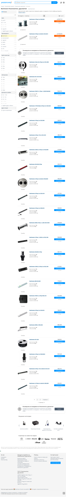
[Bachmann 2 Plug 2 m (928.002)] (23, 23)
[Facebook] (64, 492)
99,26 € (59, 179)
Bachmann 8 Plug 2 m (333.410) (37, 193)
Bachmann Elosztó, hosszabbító (22, 489)
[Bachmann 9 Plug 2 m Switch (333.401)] (23, 38)
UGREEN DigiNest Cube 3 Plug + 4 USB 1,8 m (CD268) (24, 475)
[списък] (44, 16)
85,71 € (59, 252)
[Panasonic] (53, 439)
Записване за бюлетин (39, 459)
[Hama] (47, 439)
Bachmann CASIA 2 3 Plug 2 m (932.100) (38, 266)
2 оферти (59, 37)
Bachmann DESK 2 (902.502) (36, 325)
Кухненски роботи (24, 428)
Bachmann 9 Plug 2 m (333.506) (37, 120)
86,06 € (59, 106)
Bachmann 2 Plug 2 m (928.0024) (37, 354)
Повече (59, 53)
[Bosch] (28, 439)
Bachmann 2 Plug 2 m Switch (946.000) (38, 178)
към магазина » (59, 64)
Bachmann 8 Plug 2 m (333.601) (37, 310)
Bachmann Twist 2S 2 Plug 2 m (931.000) (39, 62)
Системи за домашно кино (58, 429)
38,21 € (59, 135)
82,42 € (59, 383)
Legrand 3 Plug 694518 (22, 484)
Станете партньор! (55, 462)
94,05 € (59, 76)
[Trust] (37, 442)
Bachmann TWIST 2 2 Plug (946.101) (38, 295)
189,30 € (59, 325)
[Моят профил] (63, 2)
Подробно (23, 72)
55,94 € (59, 208)
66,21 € (59, 368)
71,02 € (59, 281)
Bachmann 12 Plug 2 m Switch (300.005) (39, 383)
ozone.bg (59, 65)
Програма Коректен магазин (56, 458)
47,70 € (59, 193)
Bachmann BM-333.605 (35, 281)
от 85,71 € (59, 19)
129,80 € (59, 237)
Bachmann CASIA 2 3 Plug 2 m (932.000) (38, 149)
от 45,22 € (59, 34)
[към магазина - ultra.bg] (23, 110)
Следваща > (45, 399)
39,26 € (59, 310)
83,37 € (59, 62)
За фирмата (3, 457)
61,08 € (59, 149)
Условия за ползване (22, 492)
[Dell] (21, 439)
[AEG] (60, 439)
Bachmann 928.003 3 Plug (35, 252)
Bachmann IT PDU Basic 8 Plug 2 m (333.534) (40, 105)
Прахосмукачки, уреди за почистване (47, 429)
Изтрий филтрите (31, 8)
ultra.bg (59, 109)
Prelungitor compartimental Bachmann (40, 489)
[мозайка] (46, 16)
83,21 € (59, 164)
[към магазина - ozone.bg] (23, 66)
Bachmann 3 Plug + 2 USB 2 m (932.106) (38, 237)
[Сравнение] (61, 2)
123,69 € (59, 295)
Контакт (3, 458)
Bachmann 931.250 (34, 339)
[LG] (40, 439)
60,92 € (59, 120)
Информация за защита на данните (9, 492)
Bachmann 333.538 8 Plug (35, 164)
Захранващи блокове (35, 428)
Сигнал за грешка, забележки (40, 461)
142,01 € (59, 91)
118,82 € (59, 222)
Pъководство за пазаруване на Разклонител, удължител (38, 50)
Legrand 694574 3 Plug (22, 477)
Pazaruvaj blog (4, 459)
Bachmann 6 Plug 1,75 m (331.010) (37, 135)
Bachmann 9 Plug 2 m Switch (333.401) (38, 33)
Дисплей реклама (54, 459)
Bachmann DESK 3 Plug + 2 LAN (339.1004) (39, 222)
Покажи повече (21, 12)
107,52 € (59, 354)
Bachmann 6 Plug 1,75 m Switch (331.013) (39, 368)
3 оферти (59, 23)
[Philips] (34, 439)
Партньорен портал (54, 457)
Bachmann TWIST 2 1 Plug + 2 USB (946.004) (39, 91)
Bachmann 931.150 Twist (35, 76)
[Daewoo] (44, 442)
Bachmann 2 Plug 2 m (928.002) (37, 19)
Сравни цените (59, 21)
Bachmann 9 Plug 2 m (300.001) (37, 208)
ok (15, 15)
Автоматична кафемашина (23, 465)
